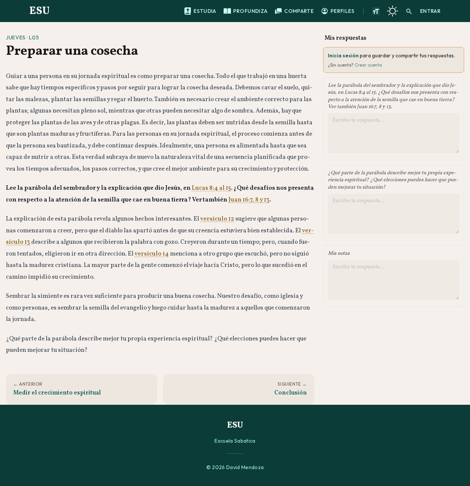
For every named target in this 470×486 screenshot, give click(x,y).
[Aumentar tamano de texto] (376, 11)
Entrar (430, 11)
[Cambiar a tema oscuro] (392, 11)
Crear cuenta (368, 65)
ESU (39, 11)
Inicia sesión (343, 55)
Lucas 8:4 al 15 (211, 188)
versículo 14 (151, 254)
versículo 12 (217, 219)
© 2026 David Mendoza (235, 467)
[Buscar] (409, 11)
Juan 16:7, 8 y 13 (249, 200)
